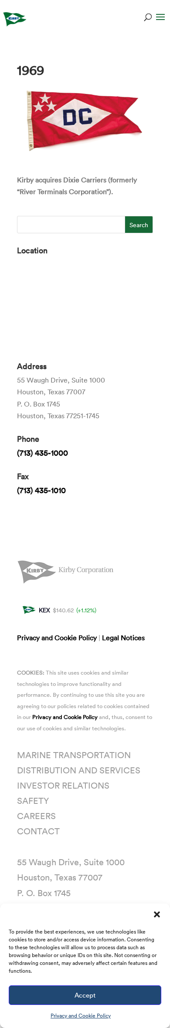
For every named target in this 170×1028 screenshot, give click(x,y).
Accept (85, 995)
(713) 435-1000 (42, 452)
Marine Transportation (74, 754)
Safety (33, 800)
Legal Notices (123, 637)
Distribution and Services (78, 770)
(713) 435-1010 (41, 490)
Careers (36, 815)
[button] (157, 914)
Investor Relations (63, 785)
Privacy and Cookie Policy (81, 1015)
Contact (38, 831)
